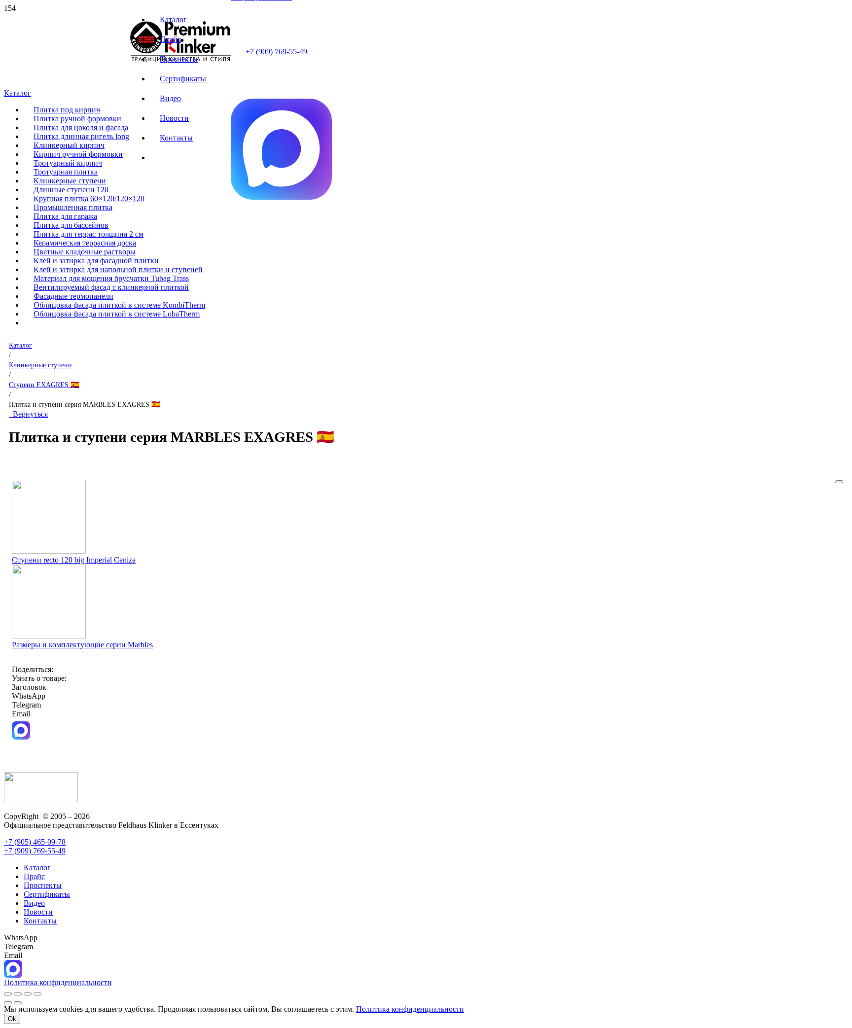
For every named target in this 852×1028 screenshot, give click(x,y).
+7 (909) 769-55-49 (276, 51)
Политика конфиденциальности (410, 1009)
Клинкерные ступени (40, 365)
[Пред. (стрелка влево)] (8, 1002)
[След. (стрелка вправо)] (18, 1002)
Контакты (40, 921)
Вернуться (28, 414)
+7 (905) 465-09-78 (35, 842)
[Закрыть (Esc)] (37, 994)
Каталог (20, 345)
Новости (38, 912)
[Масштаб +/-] (8, 994)
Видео (34, 903)
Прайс (34, 876)
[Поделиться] (28, 994)
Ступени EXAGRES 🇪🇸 (44, 385)
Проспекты (43, 885)
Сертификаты (47, 894)
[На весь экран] (18, 994)
